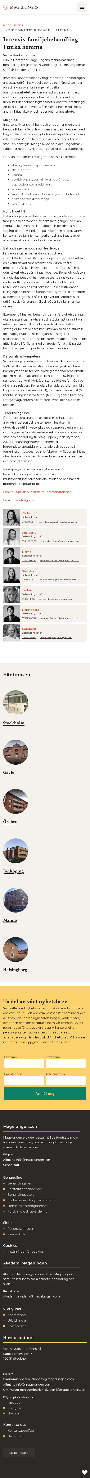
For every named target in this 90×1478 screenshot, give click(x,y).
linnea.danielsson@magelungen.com (60, 541)
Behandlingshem (20, 1183)
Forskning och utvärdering (27, 1211)
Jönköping (29, 532)
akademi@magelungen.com (39, 1296)
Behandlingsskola (20, 1194)
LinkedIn (13, 1413)
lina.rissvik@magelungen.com (56, 637)
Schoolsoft (19, 1453)
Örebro (27, 590)
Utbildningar (16, 1320)
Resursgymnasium (21, 1228)
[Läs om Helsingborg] (15, 949)
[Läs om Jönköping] (15, 850)
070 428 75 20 (29, 541)
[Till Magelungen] (21, 7)
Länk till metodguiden (19, 500)
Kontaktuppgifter (20, 1430)
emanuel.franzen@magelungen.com (59, 560)
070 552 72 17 (29, 580)
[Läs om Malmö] (15, 900)
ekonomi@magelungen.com (52, 1379)
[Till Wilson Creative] (84, 1472)
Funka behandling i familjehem (31, 1200)
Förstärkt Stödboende (24, 1189)
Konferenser (16, 1314)
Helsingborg (30, 609)
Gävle (26, 513)
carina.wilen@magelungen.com (56, 599)
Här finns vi (15, 1436)
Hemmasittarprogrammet (27, 1205)
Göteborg (29, 628)
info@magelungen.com (33, 1160)
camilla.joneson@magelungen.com (58, 522)
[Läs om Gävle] (15, 752)
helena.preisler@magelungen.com (58, 580)
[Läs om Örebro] (15, 801)
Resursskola (16, 1234)
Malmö (26, 551)
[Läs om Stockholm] (15, 702)
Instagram (14, 1408)
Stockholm (29, 571)
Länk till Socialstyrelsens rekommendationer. (37, 492)
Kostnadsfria (16, 1326)
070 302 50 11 (28, 522)
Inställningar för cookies (25, 1251)
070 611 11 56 (28, 599)
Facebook (14, 1402)
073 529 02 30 (29, 560)
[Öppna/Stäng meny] (82, 7)
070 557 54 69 (29, 637)
